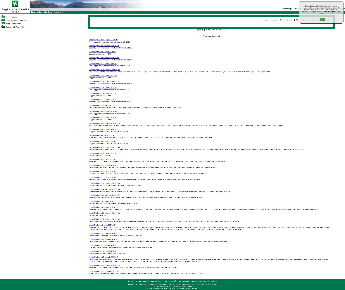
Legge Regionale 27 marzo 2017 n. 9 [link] (102, 159)
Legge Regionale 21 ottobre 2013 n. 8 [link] (103, 233)
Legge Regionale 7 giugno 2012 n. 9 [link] (102, 245)
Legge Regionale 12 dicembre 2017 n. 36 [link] (104, 147)
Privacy (151, 281)
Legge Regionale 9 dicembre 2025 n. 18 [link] (104, 46)
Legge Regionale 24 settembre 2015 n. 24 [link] (104, 189)
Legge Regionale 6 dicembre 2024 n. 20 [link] (104, 58)
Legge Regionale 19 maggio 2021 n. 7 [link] (103, 94)
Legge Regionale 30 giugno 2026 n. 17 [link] (103, 40)
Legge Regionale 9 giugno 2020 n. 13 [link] (103, 111)
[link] (15, 13)
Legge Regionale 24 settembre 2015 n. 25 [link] (104, 195)
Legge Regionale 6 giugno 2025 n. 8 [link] (102, 52)
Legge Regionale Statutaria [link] (15, 20)
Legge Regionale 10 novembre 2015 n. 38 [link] (104, 183)
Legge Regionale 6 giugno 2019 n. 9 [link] (102, 129)
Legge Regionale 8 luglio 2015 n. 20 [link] (102, 201)
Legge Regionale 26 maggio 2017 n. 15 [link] (103, 153)
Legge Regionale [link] (11, 17)
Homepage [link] (287, 9)
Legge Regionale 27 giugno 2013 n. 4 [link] (103, 239)
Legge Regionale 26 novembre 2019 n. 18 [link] (104, 123)
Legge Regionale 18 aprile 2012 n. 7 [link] (102, 251)
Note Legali (132, 281)
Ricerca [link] (297, 9)
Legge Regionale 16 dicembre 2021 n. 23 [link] (104, 82)
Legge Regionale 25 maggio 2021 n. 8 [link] (103, 88)
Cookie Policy (143, 281)
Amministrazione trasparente (187, 281)
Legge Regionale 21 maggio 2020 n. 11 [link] (103, 117)
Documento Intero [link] (286, 20)
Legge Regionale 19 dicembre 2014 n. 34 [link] (104, 219)
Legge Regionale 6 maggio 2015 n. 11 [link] (103, 207)
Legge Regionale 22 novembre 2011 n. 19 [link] (104, 265)
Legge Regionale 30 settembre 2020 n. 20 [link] (104, 105)
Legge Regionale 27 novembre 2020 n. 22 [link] (104, 100)
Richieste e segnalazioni (208, 281)
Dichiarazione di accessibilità (165, 281)
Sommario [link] (274, 20)
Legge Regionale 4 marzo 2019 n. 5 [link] (102, 135)
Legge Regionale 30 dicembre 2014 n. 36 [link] (104, 213)
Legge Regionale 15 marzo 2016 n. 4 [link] (102, 177)
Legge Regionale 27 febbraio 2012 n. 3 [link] (103, 257)
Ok (322, 20)
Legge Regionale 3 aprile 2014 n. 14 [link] (102, 225)
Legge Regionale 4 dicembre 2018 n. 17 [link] (104, 141)
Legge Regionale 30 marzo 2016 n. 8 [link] (102, 171)
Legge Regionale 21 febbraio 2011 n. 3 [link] (103, 271)
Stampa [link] (265, 20)
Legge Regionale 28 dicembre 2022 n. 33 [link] (104, 70)
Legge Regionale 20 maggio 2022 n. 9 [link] (103, 76)
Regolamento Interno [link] (13, 24)
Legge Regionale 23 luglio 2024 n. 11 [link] (103, 64)
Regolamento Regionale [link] (14, 27)
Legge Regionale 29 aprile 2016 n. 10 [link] (103, 165)
